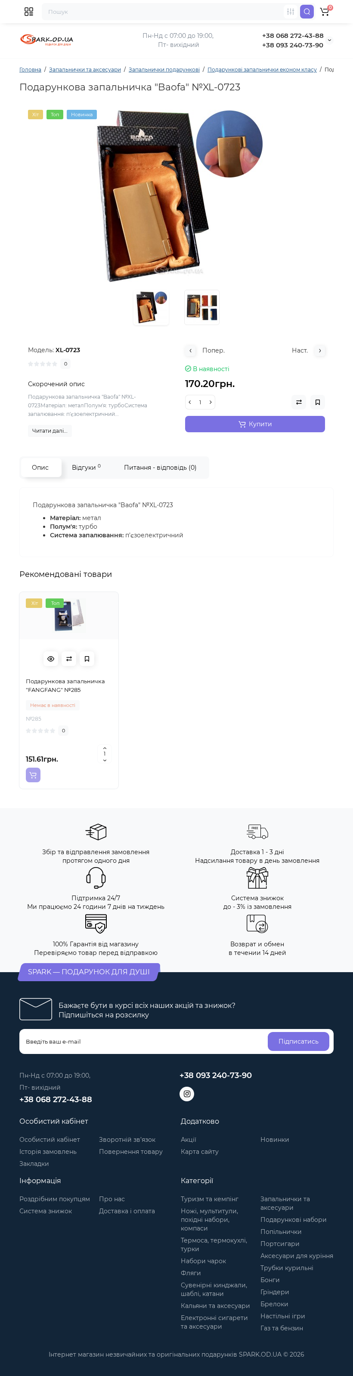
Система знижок (45, 1211)
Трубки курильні (286, 1268)
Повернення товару (131, 1152)
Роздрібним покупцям (54, 1199)
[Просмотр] (50, 658)
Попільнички (281, 1232)
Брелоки (274, 1304)
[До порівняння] (69, 658)
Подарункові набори (293, 1220)
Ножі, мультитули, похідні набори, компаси (209, 1219)
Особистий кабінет (49, 1140)
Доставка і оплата (127, 1211)
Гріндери (274, 1292)
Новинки (274, 1140)
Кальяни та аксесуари (215, 1306)
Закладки (34, 1164)
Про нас (112, 1199)
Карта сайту (200, 1152)
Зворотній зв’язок (127, 1140)
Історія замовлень (48, 1152)
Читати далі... (50, 431)
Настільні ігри (282, 1316)
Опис (40, 467)
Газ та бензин (281, 1328)
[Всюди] (290, 12)
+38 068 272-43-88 (293, 35)
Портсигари (280, 1244)
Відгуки (86, 467)
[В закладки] (87, 658)
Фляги (191, 1273)
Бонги (270, 1280)
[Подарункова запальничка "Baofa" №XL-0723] (176, 196)
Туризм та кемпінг (209, 1199)
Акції (188, 1140)
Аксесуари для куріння (296, 1256)
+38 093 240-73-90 (292, 45)
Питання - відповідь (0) (160, 467)
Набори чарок (203, 1261)
